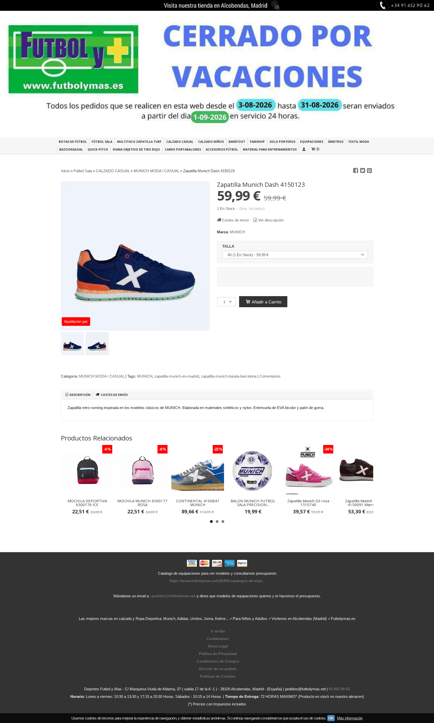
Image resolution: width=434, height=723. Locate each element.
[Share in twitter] (362, 170)
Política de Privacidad (218, 654)
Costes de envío (235, 220)
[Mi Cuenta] (303, 149)
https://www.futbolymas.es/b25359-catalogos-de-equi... (217, 581)
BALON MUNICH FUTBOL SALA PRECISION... (253, 502)
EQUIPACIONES (311, 142)
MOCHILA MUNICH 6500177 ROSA (142, 502)
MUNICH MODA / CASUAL (101, 376)
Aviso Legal (218, 646)
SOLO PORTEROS (282, 142)
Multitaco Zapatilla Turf (139, 142)
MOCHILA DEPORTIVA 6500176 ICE (87, 502)
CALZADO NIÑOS (211, 142)
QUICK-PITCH (98, 149)
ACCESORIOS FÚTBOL (222, 149)
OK (331, 718)
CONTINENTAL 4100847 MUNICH (197, 502)
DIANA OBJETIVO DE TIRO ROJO (136, 149)
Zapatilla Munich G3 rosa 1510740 (308, 502)
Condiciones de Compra (218, 661)
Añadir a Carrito (266, 301)
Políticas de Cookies (218, 676)
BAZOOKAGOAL (71, 149)
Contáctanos (218, 639)
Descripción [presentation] (79, 395)
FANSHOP (257, 142)
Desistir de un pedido (218, 669)
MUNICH (237, 232)
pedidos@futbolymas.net (174, 596)
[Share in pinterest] (369, 170)
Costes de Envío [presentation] (114, 395)
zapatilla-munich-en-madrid (176, 376)
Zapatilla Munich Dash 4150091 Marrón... (363, 502)
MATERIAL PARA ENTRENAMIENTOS (270, 149)
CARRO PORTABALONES (183, 149)
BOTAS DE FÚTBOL (73, 142)
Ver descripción (271, 220)
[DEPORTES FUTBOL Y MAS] (217, 74)
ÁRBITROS (335, 142)
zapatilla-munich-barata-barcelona (228, 376)
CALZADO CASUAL (179, 142)
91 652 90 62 (339, 689)
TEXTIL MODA (358, 142)
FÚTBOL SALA (102, 142)
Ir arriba (218, 631)
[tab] (77, 395)
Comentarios (270, 376)
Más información (350, 718)
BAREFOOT (237, 142)
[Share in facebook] (355, 170)
